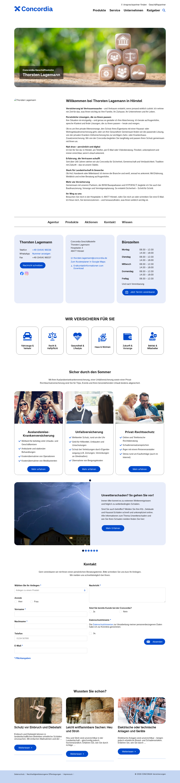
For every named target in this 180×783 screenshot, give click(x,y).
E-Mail (18, 645)
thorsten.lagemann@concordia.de (90, 258)
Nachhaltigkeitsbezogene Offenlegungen (44, 774)
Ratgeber (153, 10)
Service (115, 10)
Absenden (157, 641)
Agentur (53, 222)
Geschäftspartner (157, 4)
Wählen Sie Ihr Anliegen (27, 585)
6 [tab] (97, 551)
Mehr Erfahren (113, 528)
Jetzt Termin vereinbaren (142, 292)
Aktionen (91, 222)
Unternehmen (133, 10)
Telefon (18, 633)
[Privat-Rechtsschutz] (139, 407)
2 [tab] (86, 551)
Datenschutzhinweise (103, 624)
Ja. (94, 633)
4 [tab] (91, 551)
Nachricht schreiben (33, 265)
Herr (20, 601)
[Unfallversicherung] (89, 407)
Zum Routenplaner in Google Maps (88, 261)
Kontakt (110, 222)
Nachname (21, 621)
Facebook (22, 273)
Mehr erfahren (38, 469)
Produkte (99, 10)
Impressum (68, 774)
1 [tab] (90, 480)
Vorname (20, 609)
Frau (36, 601)
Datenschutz (19, 774)
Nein (125, 611)
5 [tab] (94, 551)
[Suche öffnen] (164, 12)
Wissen (127, 222)
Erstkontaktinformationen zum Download (88, 267)
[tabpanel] (39, 433)
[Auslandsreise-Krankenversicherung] (38, 407)
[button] (27, 341)
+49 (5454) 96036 (41, 249)
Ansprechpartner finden (135, 4)
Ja (94, 611)
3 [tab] (89, 551)
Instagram (26, 273)
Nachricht (95, 585)
